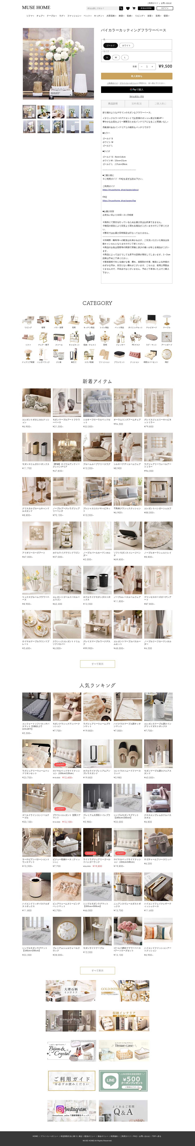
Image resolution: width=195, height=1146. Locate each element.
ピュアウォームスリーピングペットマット (66, 905)
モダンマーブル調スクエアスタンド (157, 772)
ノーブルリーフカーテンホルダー (157, 642)
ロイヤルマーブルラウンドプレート (35, 642)
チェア (40, 16)
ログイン (164, 8)
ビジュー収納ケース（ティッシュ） (66, 860)
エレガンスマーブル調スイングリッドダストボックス (157, 725)
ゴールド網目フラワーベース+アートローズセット (127, 949)
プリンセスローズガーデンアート (157, 598)
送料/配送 (137, 103)
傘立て (74, 362)
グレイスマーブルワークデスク (96, 642)
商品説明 (113, 103)
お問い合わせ (166, 3)
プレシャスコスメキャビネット (96, 509)
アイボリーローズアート (33, 553)
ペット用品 (119, 328)
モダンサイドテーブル (93, 948)
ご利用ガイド (152, 3)
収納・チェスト (90, 345)
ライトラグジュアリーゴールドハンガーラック (96, 860)
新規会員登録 (146, 8)
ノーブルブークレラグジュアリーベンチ (66, 509)
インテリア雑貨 (28, 362)
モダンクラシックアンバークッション (66, 725)
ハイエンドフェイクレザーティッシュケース (157, 905)
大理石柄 (110, 16)
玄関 (158, 16)
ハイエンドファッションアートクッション (157, 949)
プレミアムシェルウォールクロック (66, 949)
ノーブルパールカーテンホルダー (96, 554)
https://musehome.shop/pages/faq (119, 200)
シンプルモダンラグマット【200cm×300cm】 (95, 905)
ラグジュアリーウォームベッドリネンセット (35, 772)
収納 (129, 16)
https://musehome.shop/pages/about (121, 190)
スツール (59, 345)
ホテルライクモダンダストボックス (96, 598)
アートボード (166, 345)
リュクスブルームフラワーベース (35, 598)
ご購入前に (160, 103)
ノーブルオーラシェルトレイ (157, 553)
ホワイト (126, 45)
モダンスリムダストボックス (35, 464)
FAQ (135, 1136)
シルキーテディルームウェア (127, 464)
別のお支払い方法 (137, 97)
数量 (135, 66)
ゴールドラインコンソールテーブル (35, 816)
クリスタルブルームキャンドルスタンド (35, 509)
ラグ (61, 16)
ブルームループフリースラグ (96, 464)
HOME (35, 1136)
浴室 (149, 16)
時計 (167, 362)
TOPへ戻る (156, 1136)
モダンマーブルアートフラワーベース (66, 420)
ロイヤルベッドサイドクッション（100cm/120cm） (66, 772)
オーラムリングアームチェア (127, 419)
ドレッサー (120, 345)
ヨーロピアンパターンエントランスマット (35, 860)
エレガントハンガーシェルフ (157, 508)
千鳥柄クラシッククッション (127, 508)
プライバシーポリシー (129, 83)
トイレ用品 (104, 328)
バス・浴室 (58, 328)
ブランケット (119, 362)
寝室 (166, 16)
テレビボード (151, 328)
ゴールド (110, 45)
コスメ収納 (89, 362)
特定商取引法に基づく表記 (71, 1136)
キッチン (98, 16)
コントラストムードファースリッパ (127, 772)
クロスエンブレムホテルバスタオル (157, 816)
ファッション (73, 16)
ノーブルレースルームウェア (127, 597)
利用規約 (114, 1136)
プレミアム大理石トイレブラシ (96, 816)
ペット (87, 16)
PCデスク (136, 345)
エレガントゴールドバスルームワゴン (66, 598)
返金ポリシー (103, 1136)
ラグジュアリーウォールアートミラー (157, 465)
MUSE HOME (88, 1141)
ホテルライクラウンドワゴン (66, 553)
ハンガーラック (43, 362)
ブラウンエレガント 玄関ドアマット (67, 816)
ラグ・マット (151, 345)
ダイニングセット (135, 328)
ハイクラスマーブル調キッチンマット (127, 725)
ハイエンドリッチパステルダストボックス (35, 905)
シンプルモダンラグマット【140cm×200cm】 (34, 949)
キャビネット (74, 345)
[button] (134, 8)
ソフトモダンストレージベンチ (127, 554)
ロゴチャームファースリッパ (157, 859)
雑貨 (121, 16)
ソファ (29, 16)
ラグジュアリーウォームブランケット (96, 725)
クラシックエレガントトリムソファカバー (66, 642)
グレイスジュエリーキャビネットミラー (157, 420)
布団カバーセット (151, 362)
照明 (105, 345)
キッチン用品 (89, 328)
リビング (139, 16)
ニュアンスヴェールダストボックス (127, 905)
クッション (134, 362)
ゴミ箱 (58, 362)
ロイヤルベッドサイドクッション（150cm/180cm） (127, 860)
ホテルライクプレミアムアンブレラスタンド (96, 772)
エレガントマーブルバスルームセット (127, 642)
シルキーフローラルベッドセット (96, 420)
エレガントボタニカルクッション (35, 420)
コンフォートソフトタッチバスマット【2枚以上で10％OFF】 (35, 726)
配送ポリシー (90, 1136)
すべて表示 (97, 664)
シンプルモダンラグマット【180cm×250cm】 (126, 816)
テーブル (51, 16)
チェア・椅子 (43, 345)
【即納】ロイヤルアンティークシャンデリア (66, 465)
